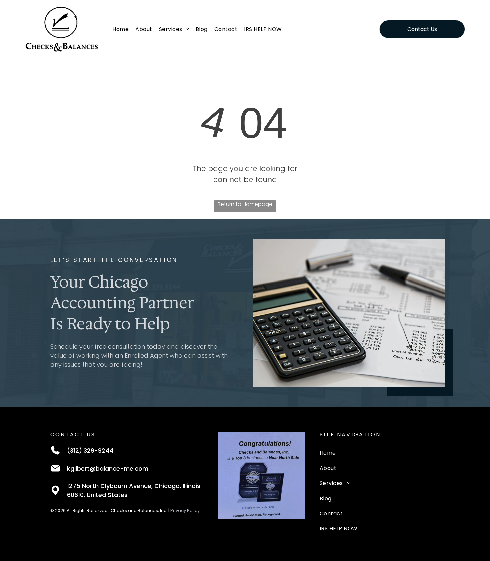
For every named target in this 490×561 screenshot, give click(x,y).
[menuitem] (120, 29)
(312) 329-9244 (90, 450)
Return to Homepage (245, 204)
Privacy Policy (185, 510)
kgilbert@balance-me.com (107, 468)
